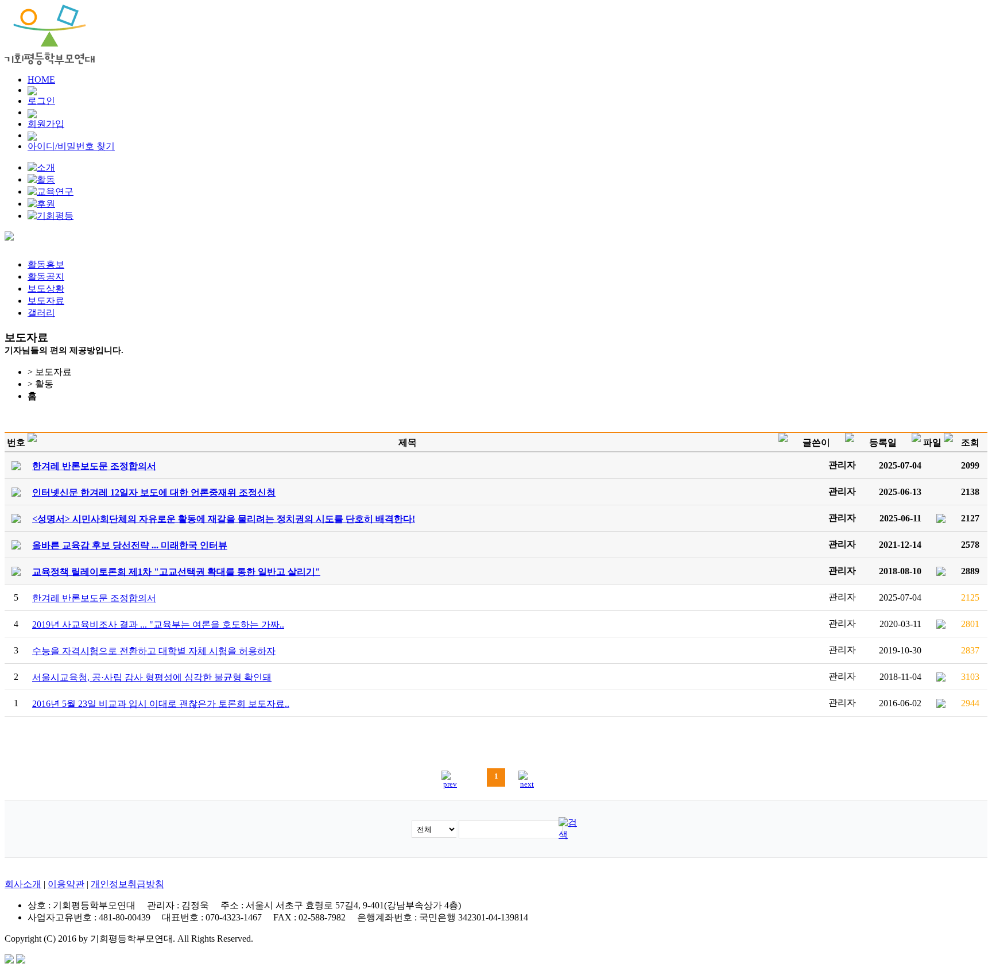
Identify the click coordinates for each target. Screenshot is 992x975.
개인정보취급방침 (127, 884)
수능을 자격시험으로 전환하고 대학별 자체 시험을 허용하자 (154, 651)
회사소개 (23, 884)
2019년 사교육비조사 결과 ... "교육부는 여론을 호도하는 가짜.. (158, 624)
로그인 (41, 101)
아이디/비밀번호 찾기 (71, 146)
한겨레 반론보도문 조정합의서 (94, 598)
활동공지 (46, 276)
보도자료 (46, 300)
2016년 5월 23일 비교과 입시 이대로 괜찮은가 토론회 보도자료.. (160, 704)
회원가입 (46, 124)
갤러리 (41, 313)
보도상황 (46, 288)
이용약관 (66, 884)
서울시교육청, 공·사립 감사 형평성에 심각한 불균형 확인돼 (152, 677)
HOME (41, 79)
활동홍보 (46, 264)
